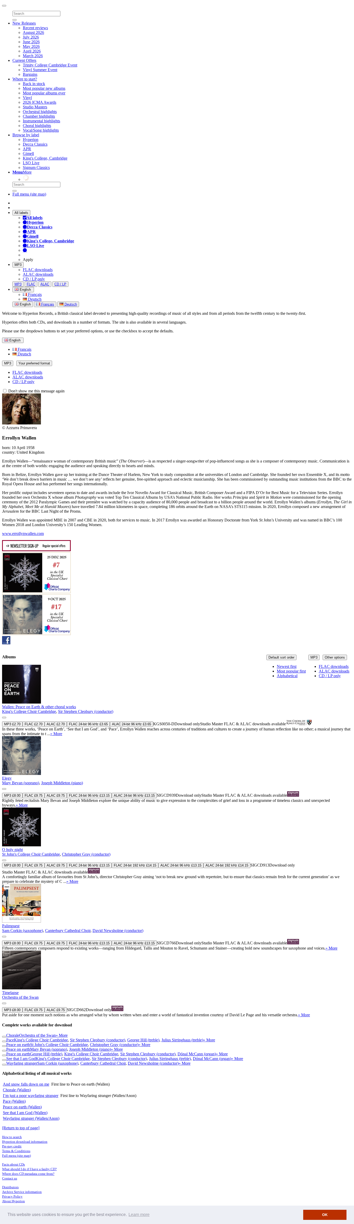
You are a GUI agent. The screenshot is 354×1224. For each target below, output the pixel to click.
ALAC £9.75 (56, 795)
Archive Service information (22, 1192)
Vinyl (27, 97)
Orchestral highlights (40, 111)
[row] (177, 700)
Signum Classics (36, 167)
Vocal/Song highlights (41, 130)
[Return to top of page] (20, 1128)
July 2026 (31, 37)
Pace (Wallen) (14, 1101)
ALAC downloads (38, 274)
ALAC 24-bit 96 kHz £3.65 (131, 724)
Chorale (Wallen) (17, 1090)
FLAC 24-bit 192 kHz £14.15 (135, 865)
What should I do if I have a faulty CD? (29, 1169)
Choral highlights (37, 125)
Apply (28, 259)
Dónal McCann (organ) (197, 1054)
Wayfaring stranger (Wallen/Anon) (31, 1118)
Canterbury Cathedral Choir (67, 930)
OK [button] (325, 1215)
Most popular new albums (44, 88)
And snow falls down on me (26, 1084)
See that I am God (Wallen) (25, 1112)
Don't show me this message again (36, 391)
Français (34, 294)
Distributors (10, 1187)
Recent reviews (35, 28)
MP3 (18, 265)
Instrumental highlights (41, 121)
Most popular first (291, 671)
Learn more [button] (139, 1214)
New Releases (24, 23)
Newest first (286, 666)
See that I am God (21, 1058)
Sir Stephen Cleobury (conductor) (85, 711)
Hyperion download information (24, 1142)
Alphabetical (287, 676)
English (25, 304)
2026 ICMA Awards (39, 102)
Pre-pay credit (12, 1146)
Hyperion (30, 139)
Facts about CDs (13, 1164)
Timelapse (10, 992)
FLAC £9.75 (34, 795)
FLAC (31, 284)
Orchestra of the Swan (20, 997)
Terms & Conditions (16, 1151)
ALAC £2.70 (56, 724)
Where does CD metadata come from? (28, 1174)
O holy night (12, 849)
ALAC (44, 284)
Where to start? (24, 79)
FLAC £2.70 (34, 724)
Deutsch (34, 299)
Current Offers (24, 60)
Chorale (12, 1035)
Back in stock (34, 83)
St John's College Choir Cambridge (31, 854)
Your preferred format (34, 363)
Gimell (28, 153)
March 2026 (33, 56)
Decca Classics (35, 144)
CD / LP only (34, 279)
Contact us (9, 1178)
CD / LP (60, 284)
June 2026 (31, 42)
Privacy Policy (12, 1196)
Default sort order (281, 657)
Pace (10, 1040)
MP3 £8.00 (12, 795)
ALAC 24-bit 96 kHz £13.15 (134, 795)
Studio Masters (35, 107)
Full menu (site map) (29, 194)
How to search (12, 1137)
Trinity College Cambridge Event (50, 65)
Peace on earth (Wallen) (22, 1107)
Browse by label (25, 135)
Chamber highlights (39, 116)
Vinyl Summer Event (40, 70)
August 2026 (33, 32)
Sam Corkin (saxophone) (22, 930)
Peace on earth (18, 1044)
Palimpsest (10, 926)
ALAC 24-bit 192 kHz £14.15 (227, 865)
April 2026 (32, 51)
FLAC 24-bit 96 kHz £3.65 (88, 724)
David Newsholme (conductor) (118, 930)
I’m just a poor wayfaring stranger (30, 1095)
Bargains (30, 74)
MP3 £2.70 (12, 724)
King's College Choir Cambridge (29, 711)
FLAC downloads (38, 269)
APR (27, 149)
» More (56, 734)
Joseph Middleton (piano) (62, 783)
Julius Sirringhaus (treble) (182, 1040)
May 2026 (31, 46)
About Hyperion (13, 1201)
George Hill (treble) (143, 1040)
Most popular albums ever (44, 93)
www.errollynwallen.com (23, 533)
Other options (335, 657)
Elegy (7, 778)
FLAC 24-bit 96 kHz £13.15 (89, 795)
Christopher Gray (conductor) (86, 854)
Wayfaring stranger (21, 1063)
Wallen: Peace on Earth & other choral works (39, 707)
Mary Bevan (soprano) (20, 783)
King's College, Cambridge (45, 158)
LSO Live (31, 163)
